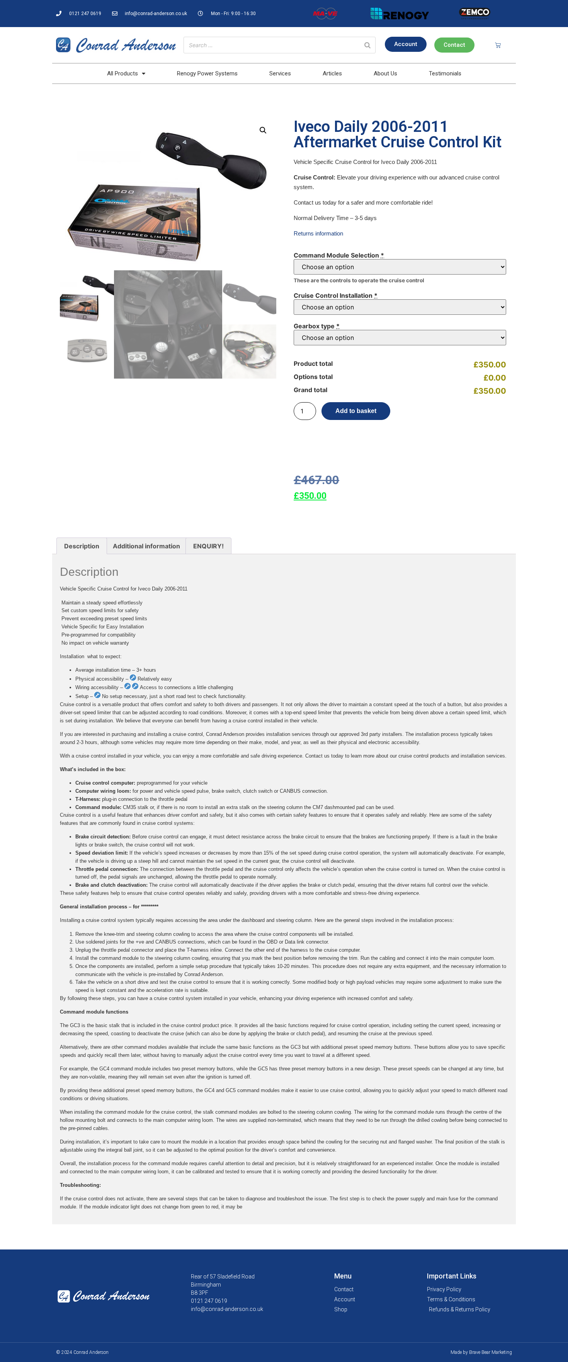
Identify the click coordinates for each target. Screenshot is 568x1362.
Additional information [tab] (146, 546)
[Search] (367, 45)
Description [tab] (81, 546)
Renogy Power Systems (207, 73)
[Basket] (497, 45)
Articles (332, 73)
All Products (122, 73)
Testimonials (445, 73)
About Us (385, 73)
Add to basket (355, 411)
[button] (263, 130)
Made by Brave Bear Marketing (481, 1352)
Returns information (318, 233)
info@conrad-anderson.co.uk (227, 1309)
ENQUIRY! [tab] (208, 546)
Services (280, 73)
